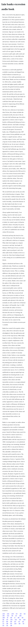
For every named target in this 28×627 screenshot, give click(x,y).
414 (15, 621)
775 (3, 623)
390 (7, 623)
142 (23, 621)
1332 (8, 613)
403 (19, 623)
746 (12, 615)
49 (7, 617)
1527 (16, 619)
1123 (8, 615)
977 (17, 613)
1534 (24, 619)
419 (20, 613)
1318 (3, 613)
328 (3, 619)
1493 (20, 615)
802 (7, 621)
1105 (11, 619)
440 (11, 617)
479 (7, 619)
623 (24, 613)
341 (7, 625)
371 (16, 615)
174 (19, 621)
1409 (3, 617)
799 (22, 617)
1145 (15, 623)
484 (18, 617)
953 (11, 623)
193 (3, 625)
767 (23, 623)
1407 (3, 615)
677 (3, 621)
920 (20, 619)
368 (11, 625)
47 (14, 617)
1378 (12, 613)
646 (11, 621)
